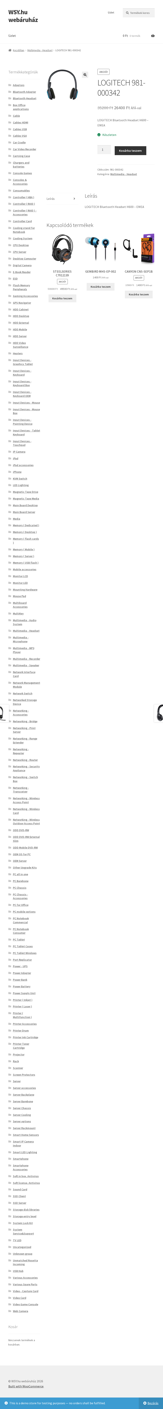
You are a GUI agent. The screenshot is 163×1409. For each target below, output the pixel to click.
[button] (85, 75)
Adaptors (18, 85)
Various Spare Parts (25, 1284)
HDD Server (20, 336)
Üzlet (111, 12)
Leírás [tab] (51, 199)
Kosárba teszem (130, 151)
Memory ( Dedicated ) (26, 525)
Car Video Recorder (24, 149)
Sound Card (20, 1189)
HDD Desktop (21, 316)
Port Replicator (22, 959)
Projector (18, 1054)
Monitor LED (20, 583)
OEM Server (20, 861)
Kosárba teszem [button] (62, 298)
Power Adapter (22, 973)
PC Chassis (19, 887)
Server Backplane (23, 1094)
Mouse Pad (19, 596)
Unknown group (22, 1253)
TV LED (17, 1240)
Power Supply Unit (24, 993)
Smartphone (20, 1159)
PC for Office (20, 905)
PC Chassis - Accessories (20, 896)
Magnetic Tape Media (26, 498)
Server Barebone (23, 1101)
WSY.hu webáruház (23, 16)
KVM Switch (20, 478)
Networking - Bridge (25, 721)
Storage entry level (24, 1216)
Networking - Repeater (21, 751)
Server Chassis (22, 1108)
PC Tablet (19, 939)
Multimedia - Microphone (21, 639)
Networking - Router (25, 760)
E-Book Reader (22, 272)
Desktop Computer (24, 258)
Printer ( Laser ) (22, 1006)
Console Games (22, 173)
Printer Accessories (25, 1024)
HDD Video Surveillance (20, 345)
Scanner (18, 1068)
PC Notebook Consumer (21, 931)
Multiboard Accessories (20, 605)
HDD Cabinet (21, 309)
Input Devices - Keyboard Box (22, 383)
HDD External (21, 322)
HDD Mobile (20, 329)
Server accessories (24, 1088)
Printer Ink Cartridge (25, 1037)
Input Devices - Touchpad (22, 443)
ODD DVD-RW (21, 830)
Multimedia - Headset (39, 50)
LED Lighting (21, 485)
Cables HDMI (20, 122)
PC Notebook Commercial (21, 920)
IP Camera (19, 451)
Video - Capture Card (25, 1291)
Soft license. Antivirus (26, 1183)
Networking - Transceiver (21, 790)
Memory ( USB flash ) (26, 562)
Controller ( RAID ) (24, 204)
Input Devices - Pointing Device (22, 422)
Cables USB (20, 129)
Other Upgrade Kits (25, 867)
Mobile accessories (24, 569)
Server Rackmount (24, 1128)
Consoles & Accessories (20, 182)
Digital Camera (22, 265)
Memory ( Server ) (23, 556)
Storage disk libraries (26, 1209)
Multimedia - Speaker (26, 665)
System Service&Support (23, 1231)
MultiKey (18, 613)
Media (16, 519)
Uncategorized (22, 1247)
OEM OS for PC (22, 854)
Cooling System (22, 238)
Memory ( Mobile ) (24, 549)
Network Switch (22, 693)
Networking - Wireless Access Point (26, 800)
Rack (16, 1061)
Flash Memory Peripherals (21, 287)
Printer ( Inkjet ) (22, 1000)
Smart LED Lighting (25, 1152)
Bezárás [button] (152, 1403)
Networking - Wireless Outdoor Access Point (26, 821)
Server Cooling (22, 1115)
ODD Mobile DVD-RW (25, 847)
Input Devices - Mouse (26, 402)
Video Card (19, 1298)
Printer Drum (21, 1030)
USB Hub (18, 1271)
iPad (15, 458)
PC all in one (20, 874)
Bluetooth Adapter (24, 92)
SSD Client (19, 1196)
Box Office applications (21, 107)
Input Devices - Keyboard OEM (22, 394)
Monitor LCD (20, 576)
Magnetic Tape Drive (25, 492)
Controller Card (22, 221)
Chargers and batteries (21, 164)
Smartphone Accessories (20, 1167)
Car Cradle (19, 142)
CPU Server (19, 252)
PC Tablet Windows (25, 953)
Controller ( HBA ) (23, 197)
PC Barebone (20, 881)
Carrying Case (21, 156)
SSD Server (19, 1203)
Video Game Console (25, 1304)
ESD (15, 278)
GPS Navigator (22, 302)
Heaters (18, 353)
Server (17, 1081)
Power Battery (21, 986)
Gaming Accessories (25, 296)
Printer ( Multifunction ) (22, 1015)
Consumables (21, 190)
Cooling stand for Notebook (24, 230)
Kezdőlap (18, 50)
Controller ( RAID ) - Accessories (25, 212)
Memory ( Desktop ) (25, 532)
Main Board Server (24, 512)
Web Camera (20, 1311)
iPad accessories (23, 465)
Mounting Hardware (25, 589)
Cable (16, 116)
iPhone (17, 472)
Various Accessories (25, 1277)
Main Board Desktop (25, 505)
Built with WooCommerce (26, 1386)
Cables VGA (20, 135)
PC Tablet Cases (23, 946)
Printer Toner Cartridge (21, 1046)
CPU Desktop (21, 245)
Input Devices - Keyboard (22, 372)
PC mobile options (24, 911)
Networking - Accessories (21, 712)
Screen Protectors (24, 1074)
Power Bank (20, 979)
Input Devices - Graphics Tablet (23, 362)
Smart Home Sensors (26, 1135)
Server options (22, 1121)
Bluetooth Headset (24, 98)
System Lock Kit (23, 1223)
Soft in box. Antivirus (26, 1176)
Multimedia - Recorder (26, 659)
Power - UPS (20, 966)
